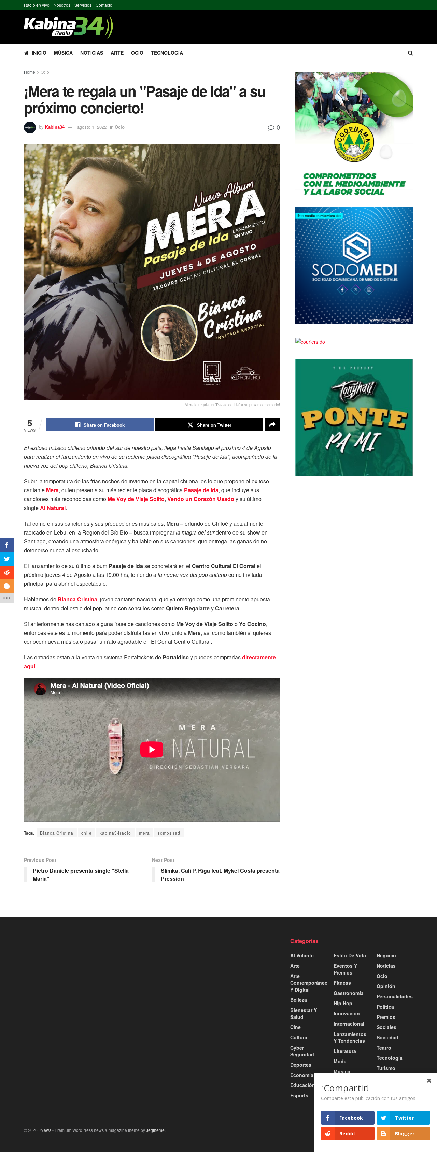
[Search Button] (410, 52)
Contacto (104, 5)
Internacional (349, 1023)
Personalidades (395, 996)
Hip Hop (343, 1003)
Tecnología (167, 52)
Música (63, 52)
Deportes (300, 1064)
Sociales (386, 1027)
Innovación (347, 1013)
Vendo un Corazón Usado (200, 499)
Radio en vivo (37, 5)
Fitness (342, 982)
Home (29, 72)
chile (86, 833)
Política (385, 1006)
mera (144, 833)
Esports (299, 1095)
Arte (117, 52)
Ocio (137, 52)
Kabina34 (55, 127)
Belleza (298, 999)
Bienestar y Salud (303, 1013)
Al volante (302, 955)
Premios (386, 1016)
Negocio (386, 955)
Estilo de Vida (350, 955)
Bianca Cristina (56, 833)
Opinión (386, 986)
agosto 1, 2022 (92, 127)
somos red (169, 833)
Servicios (82, 5)
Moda (340, 1061)
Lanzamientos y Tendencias (350, 1037)
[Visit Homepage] (68, 27)
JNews (45, 1130)
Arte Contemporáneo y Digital (309, 982)
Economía (301, 1074)
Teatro (384, 1047)
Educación (302, 1085)
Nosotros (62, 5)
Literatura (345, 1051)
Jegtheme (155, 1130)
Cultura (298, 1037)
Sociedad (387, 1037)
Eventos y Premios (345, 969)
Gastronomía (349, 993)
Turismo (386, 1068)
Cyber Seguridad (302, 1051)
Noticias (91, 52)
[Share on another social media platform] (272, 424)
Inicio (39, 52)
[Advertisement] (85, 985)
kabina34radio (115, 833)
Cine (295, 1027)
